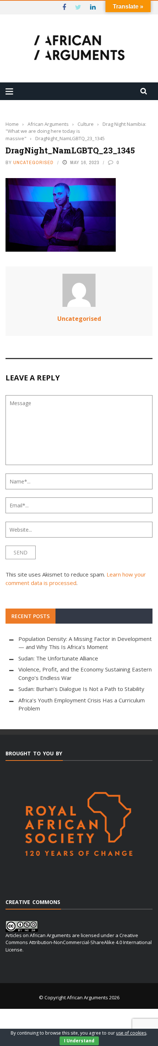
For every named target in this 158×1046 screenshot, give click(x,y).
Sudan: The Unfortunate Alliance (58, 658)
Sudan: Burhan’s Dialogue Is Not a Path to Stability (81, 688)
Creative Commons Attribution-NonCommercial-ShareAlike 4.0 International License (79, 942)
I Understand (79, 1041)
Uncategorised (33, 162)
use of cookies (131, 1033)
